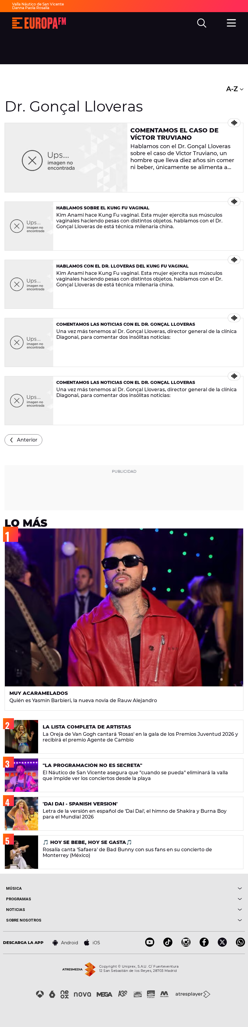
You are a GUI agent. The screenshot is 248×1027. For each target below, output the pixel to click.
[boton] (183, 888)
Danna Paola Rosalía (30, 7)
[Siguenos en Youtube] (149, 945)
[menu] (231, 22)
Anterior (27, 440)
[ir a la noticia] (66, 157)
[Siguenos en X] (222, 945)
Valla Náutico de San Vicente (38, 4)
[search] (201, 23)
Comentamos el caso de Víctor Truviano (174, 134)
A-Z (233, 89)
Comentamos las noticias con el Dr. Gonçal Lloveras (125, 324)
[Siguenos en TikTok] (167, 945)
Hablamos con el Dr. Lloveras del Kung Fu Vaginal (122, 266)
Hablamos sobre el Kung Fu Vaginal (102, 208)
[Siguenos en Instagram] (186, 945)
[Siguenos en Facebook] (204, 945)
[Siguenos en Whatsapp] (240, 945)
